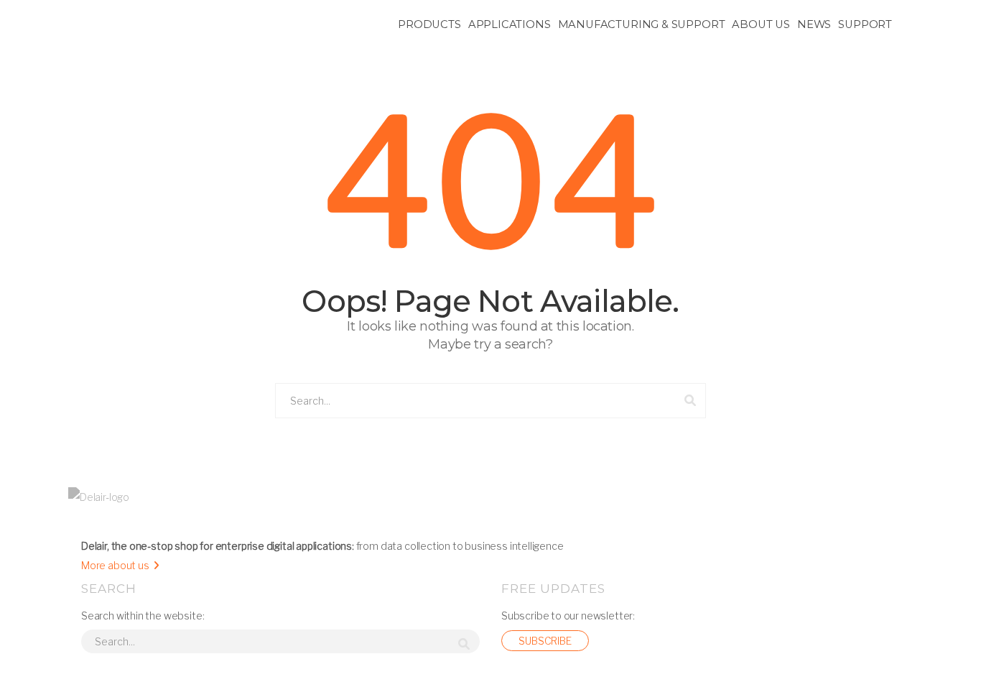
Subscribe (545, 641)
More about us (115, 565)
